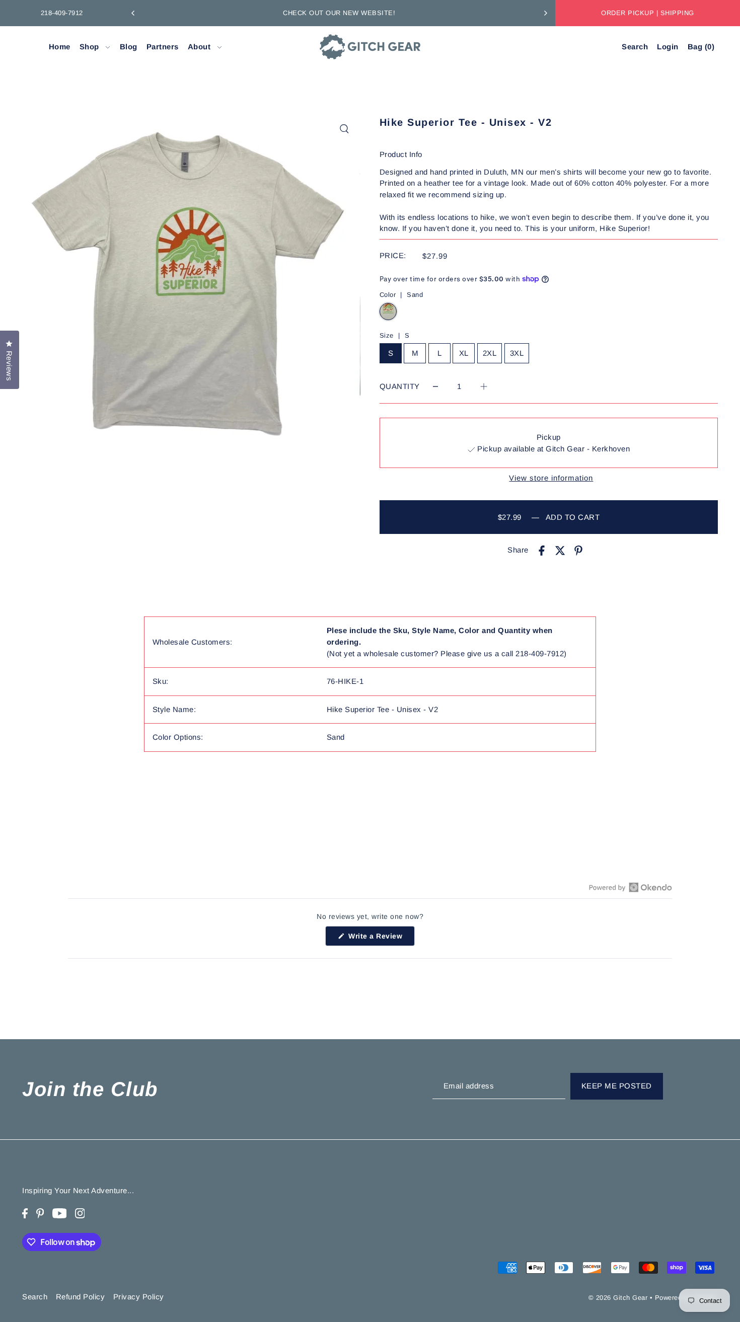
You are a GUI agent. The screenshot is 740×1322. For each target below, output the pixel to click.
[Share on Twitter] (560, 550)
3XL (517, 353)
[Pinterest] (40, 1213)
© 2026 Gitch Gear (618, 1297)
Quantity (400, 386)
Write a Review (380, 939)
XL (464, 353)
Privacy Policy (138, 1296)
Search (34, 1296)
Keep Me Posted (616, 1086)
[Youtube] (59, 1213)
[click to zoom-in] (344, 129)
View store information (551, 478)
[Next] (545, 13)
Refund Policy (80, 1296)
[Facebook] (25, 1213)
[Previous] (133, 13)
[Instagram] (80, 1213)
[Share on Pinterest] (578, 550)
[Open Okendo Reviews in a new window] (630, 887)
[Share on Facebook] (542, 550)
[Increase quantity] (484, 386)
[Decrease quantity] (435, 386)
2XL (490, 353)
